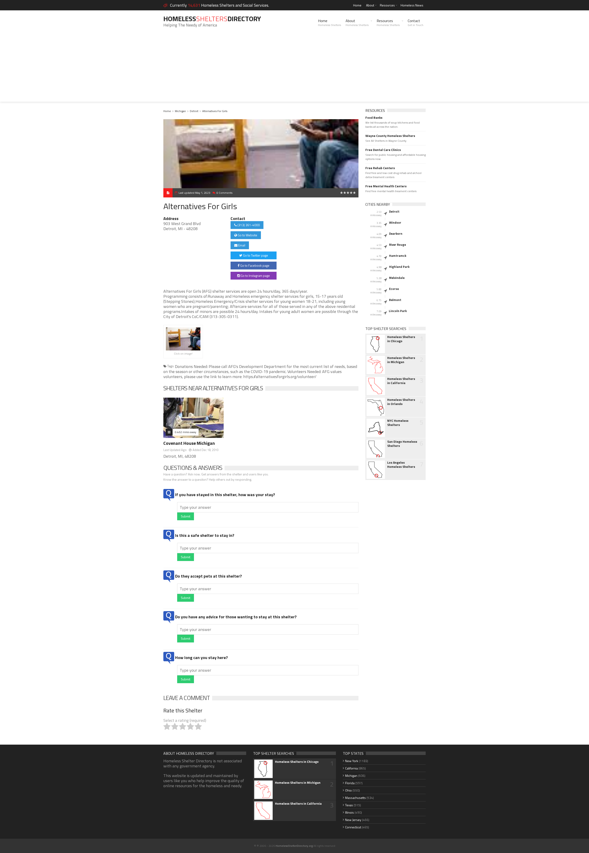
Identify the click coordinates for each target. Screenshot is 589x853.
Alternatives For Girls (214, 111)
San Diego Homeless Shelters (402, 444)
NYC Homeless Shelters (397, 423)
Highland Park (399, 267)
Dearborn (395, 233)
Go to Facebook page (254, 265)
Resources (387, 5)
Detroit (194, 111)
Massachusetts (355, 797)
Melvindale (396, 278)
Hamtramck (397, 256)
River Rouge (397, 245)
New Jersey (353, 819)
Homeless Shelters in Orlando (401, 402)
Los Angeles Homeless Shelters (401, 464)
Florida (350, 783)
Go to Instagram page (255, 275)
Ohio (348, 790)
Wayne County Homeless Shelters (390, 136)
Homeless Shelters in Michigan (401, 360)
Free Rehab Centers (380, 168)
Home (357, 5)
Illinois (349, 812)
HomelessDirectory (212, 18)
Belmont (395, 300)
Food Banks (373, 118)
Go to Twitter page (255, 255)
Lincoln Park (398, 311)
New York (351, 760)
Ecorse (394, 289)
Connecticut (353, 827)
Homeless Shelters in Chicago (401, 339)
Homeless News (412, 5)
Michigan (180, 111)
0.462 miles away (185, 432)
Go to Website (247, 235)
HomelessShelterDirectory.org (294, 846)
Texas (349, 805)
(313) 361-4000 (248, 225)
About (370, 5)
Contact (415, 22)
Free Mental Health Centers (386, 186)
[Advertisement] (294, 69)
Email (241, 245)
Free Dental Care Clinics (383, 150)
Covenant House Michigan (189, 443)
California (351, 768)
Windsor (395, 222)
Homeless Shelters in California (401, 381)
